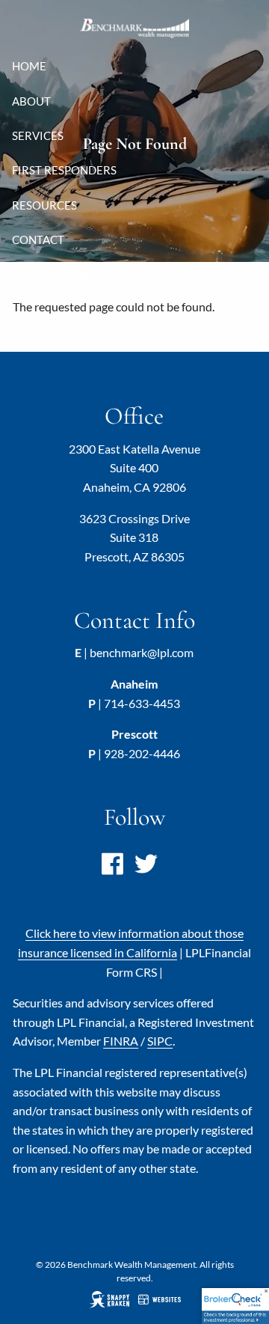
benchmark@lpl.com (142, 652)
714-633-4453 (142, 703)
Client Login (49, 274)
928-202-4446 (142, 753)
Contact (38, 239)
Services (38, 135)
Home (29, 66)
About (31, 101)
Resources (44, 205)
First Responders (64, 170)
